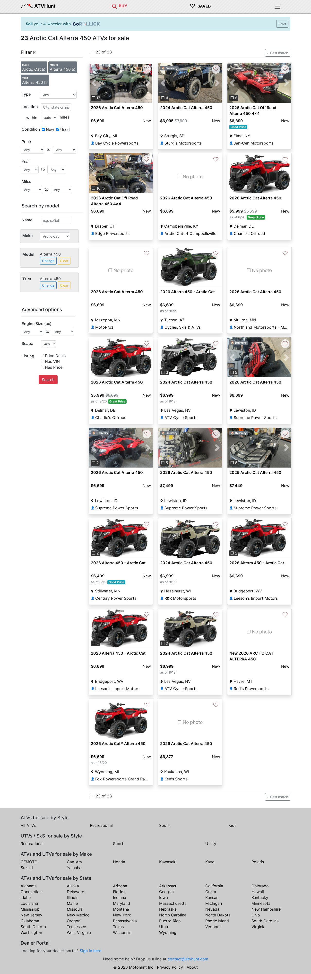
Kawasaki (167, 861)
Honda (119, 861)
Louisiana (29, 903)
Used (65, 129)
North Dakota (218, 915)
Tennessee (76, 926)
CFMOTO (29, 861)
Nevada (212, 909)
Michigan (213, 903)
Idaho (26, 897)
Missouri (74, 909)
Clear (64, 261)
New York (122, 915)
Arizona (120, 885)
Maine (72, 903)
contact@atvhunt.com (188, 959)
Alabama (29, 885)
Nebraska (168, 909)
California (214, 885)
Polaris (257, 861)
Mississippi (31, 909)
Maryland (121, 903)
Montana (121, 909)
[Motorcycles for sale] (114, 5)
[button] (93, 83)
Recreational (101, 825)
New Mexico (78, 915)
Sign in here (90, 950)
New (50, 129)
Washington (31, 932)
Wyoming (167, 932)
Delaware (75, 891)
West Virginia (79, 932)
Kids (232, 825)
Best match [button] (278, 53)
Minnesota (260, 903)
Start (282, 24)
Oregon (73, 920)
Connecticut (32, 891)
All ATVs (28, 825)
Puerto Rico (170, 920)
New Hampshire (266, 909)
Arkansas (167, 885)
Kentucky (259, 897)
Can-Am (74, 861)
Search (48, 379)
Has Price (53, 367)
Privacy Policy (170, 967)
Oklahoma (30, 920)
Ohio (255, 915)
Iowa (163, 897)
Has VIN (52, 361)
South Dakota (33, 926)
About (192, 967)
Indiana (119, 897)
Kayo (210, 861)
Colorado (260, 885)
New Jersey (31, 915)
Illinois (72, 897)
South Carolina (265, 920)
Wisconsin (122, 932)
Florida (119, 891)
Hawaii (257, 891)
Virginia (258, 926)
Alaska (73, 885)
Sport (164, 825)
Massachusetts (172, 903)
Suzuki (27, 867)
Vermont (213, 926)
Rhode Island (217, 920)
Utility (210, 843)
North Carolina (172, 915)
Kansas (211, 897)
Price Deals (55, 355)
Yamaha (74, 867)
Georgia (166, 891)
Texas (118, 926)
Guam (210, 891)
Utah (163, 926)
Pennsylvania (125, 920)
